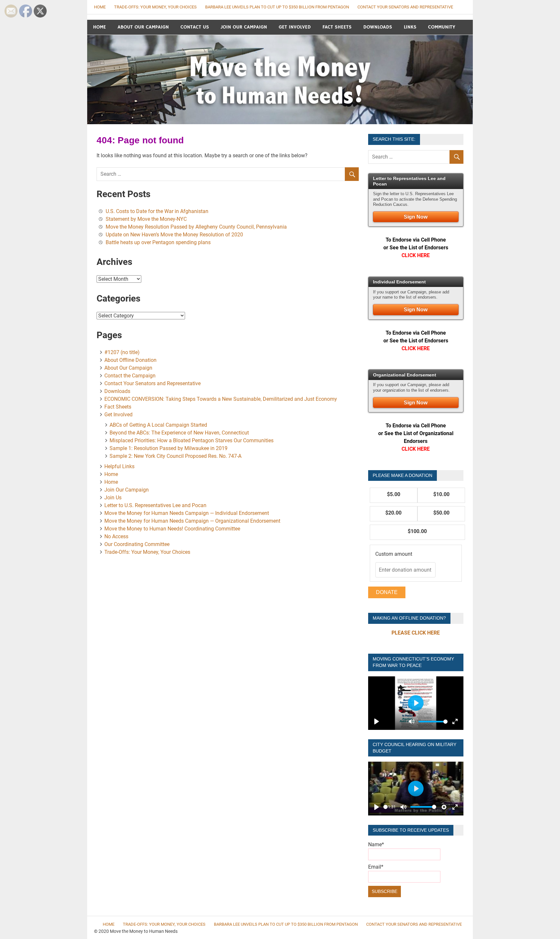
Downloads (377, 27)
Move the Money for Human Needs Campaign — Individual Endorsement (186, 513)
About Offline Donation (130, 360)
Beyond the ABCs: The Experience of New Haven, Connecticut (179, 433)
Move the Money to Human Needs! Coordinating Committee (172, 529)
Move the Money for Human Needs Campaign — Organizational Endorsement (192, 521)
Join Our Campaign (244, 27)
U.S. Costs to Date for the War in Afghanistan (157, 211)
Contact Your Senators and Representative (405, 7)
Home (100, 7)
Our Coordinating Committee (136, 544)
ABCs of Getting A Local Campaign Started (158, 425)
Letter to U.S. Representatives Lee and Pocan (155, 505)
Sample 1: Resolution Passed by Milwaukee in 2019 (169, 448)
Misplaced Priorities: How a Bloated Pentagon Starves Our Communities (192, 440)
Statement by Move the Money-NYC (149, 219)
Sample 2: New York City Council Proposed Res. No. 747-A (175, 456)
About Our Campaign (143, 27)
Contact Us (195, 27)
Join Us (113, 497)
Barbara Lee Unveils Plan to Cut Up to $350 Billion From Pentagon (277, 7)
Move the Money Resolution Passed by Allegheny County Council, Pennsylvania (196, 227)
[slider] (433, 722)
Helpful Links (119, 466)
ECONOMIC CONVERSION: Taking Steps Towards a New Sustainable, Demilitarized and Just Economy (220, 399)
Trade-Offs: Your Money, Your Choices (155, 7)
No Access (116, 536)
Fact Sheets (337, 27)
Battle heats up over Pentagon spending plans (158, 242)
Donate (387, 592)
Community (441, 27)
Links (410, 27)
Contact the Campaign (130, 376)
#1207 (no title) (122, 352)
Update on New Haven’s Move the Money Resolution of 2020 (174, 235)
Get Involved (295, 27)
